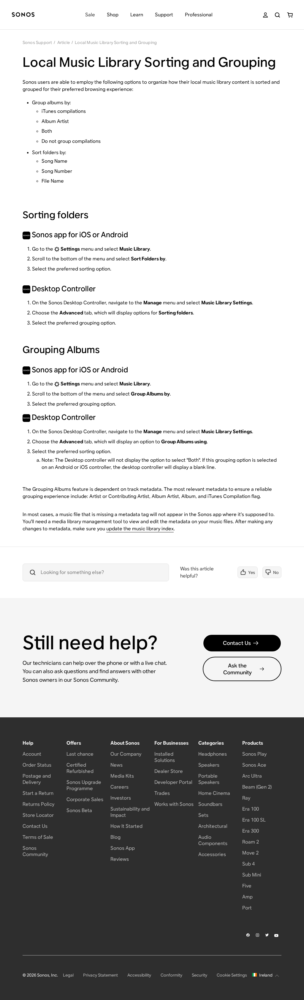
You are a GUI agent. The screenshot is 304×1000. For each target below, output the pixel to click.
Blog (115, 837)
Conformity (171, 975)
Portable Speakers (208, 779)
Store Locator (38, 815)
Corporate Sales (84, 799)
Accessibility (139, 975)
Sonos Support (37, 42)
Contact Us (237, 643)
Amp (247, 897)
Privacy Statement (100, 975)
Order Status (37, 765)
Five (246, 886)
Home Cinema (214, 793)
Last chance (80, 754)
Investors (120, 798)
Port (247, 908)
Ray (246, 798)
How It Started (126, 826)
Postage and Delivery (37, 779)
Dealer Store (168, 771)
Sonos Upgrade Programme (83, 785)
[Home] (23, 15)
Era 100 (250, 809)
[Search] (277, 15)
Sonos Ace (254, 765)
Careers (119, 787)
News (116, 765)
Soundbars (210, 804)
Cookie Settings (232, 975)
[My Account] (265, 15)
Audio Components (212, 840)
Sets (203, 815)
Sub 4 (248, 864)
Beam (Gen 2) (257, 787)
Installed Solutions (164, 757)
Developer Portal (173, 782)
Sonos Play (254, 754)
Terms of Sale (38, 837)
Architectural (212, 826)
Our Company (125, 754)
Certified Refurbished (80, 768)
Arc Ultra (252, 776)
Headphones (212, 754)
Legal (68, 975)
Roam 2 (250, 842)
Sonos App (122, 848)
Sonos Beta (79, 810)
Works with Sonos (174, 804)
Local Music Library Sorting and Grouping (116, 42)
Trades (162, 793)
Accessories (212, 854)
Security (199, 975)
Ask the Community (237, 669)
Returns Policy (38, 804)
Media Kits (122, 776)
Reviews (119, 859)
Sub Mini (251, 875)
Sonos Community (35, 851)
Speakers (208, 765)
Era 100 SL (254, 820)
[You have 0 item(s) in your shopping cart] (290, 15)
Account (32, 754)
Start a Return (38, 793)
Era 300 (250, 831)
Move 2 (250, 853)
